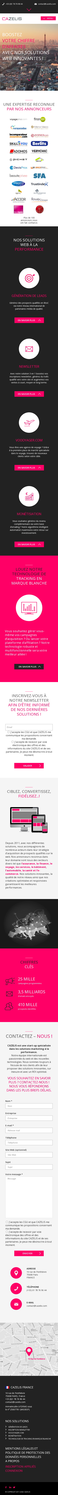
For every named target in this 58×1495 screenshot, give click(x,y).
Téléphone (10, 1137)
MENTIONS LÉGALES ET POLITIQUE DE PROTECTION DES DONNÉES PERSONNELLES (27, 1452)
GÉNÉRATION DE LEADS (17, 1427)
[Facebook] (7, 1487)
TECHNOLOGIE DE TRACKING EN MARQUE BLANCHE (29, 1439)
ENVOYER (27, 1253)
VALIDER (27, 765)
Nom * (8, 1101)
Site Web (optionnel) (15, 1149)
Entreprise (10, 1113)
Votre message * (14, 1174)
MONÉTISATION (14, 1436)
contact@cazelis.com (47, 4)
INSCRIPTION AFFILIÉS (20, 1466)
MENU (50, 18)
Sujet (8, 1162)
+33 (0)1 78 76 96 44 (14, 4)
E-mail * (9, 1125)
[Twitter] (15, 1487)
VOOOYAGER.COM (16, 1433)
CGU (27, 732)
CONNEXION (13, 1471)
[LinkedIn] (11, 1487)
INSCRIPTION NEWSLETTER (19, 1430)
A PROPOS (12, 1461)
